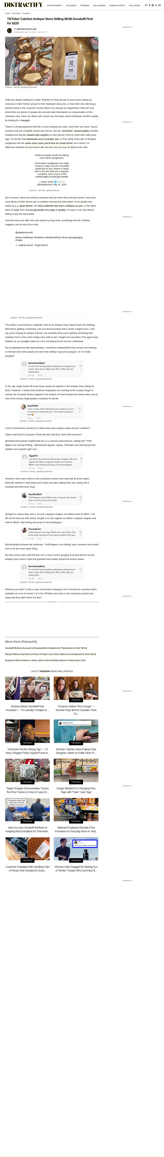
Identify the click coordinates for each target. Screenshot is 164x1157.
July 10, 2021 (60, 184)
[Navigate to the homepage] (23, 5)
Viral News (16, 13)
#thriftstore (39, 237)
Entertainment (54, 5)
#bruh (64, 237)
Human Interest (117, 5)
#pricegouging (75, 237)
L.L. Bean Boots (24, 206)
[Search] (146, 5)
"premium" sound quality (75, 131)
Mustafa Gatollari (26, 29)
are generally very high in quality (48, 210)
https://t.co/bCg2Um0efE (55, 176)
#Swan (18, 240)
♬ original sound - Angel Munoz (31, 245)
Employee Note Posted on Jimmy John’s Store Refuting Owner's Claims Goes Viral (45, 660)
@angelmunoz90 (24, 232)
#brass (18, 237)
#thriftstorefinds (53, 237)
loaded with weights (38, 135)
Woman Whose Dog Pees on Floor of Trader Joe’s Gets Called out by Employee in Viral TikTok (50, 654)
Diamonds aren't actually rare (43, 139)
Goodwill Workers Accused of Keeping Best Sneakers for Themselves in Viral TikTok (46, 648)
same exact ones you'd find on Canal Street (49, 143)
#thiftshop (28, 237)
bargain (25, 120)
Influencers (99, 5)
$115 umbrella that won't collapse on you (60, 206)
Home (7, 13)
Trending (84, 5)
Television (71, 5)
